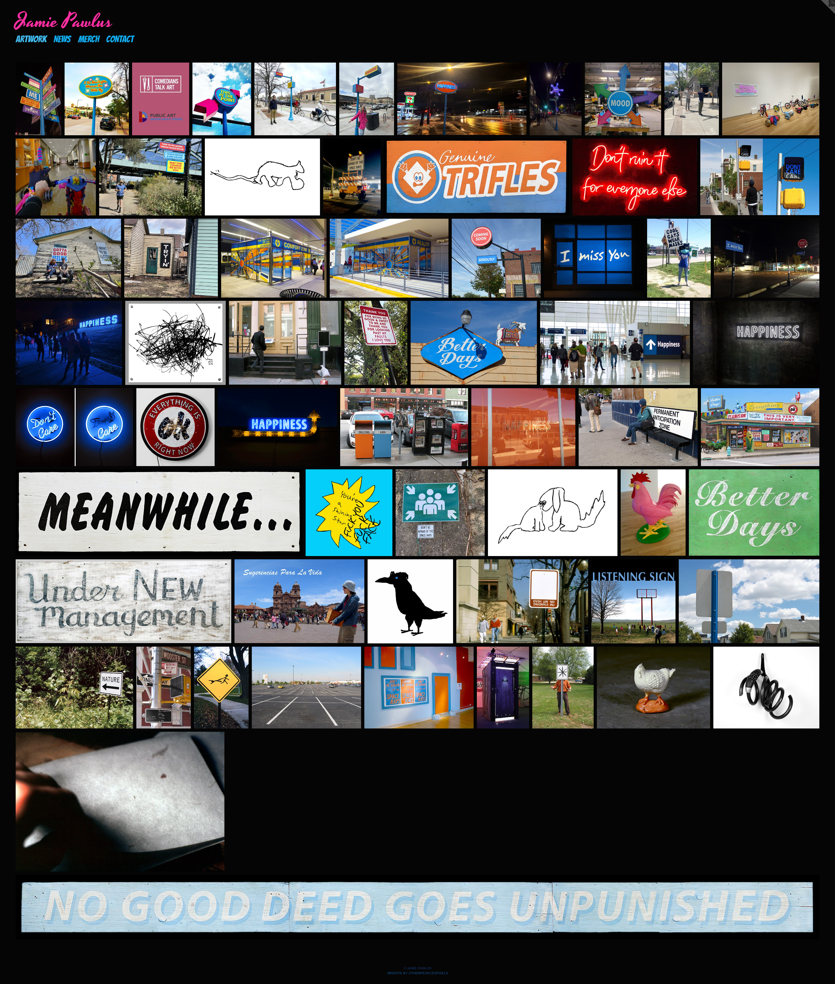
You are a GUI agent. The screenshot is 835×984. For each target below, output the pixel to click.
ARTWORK (31, 39)
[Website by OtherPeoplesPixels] (822, 13)
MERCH (88, 39)
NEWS (62, 39)
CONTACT (120, 39)
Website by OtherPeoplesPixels (417, 973)
